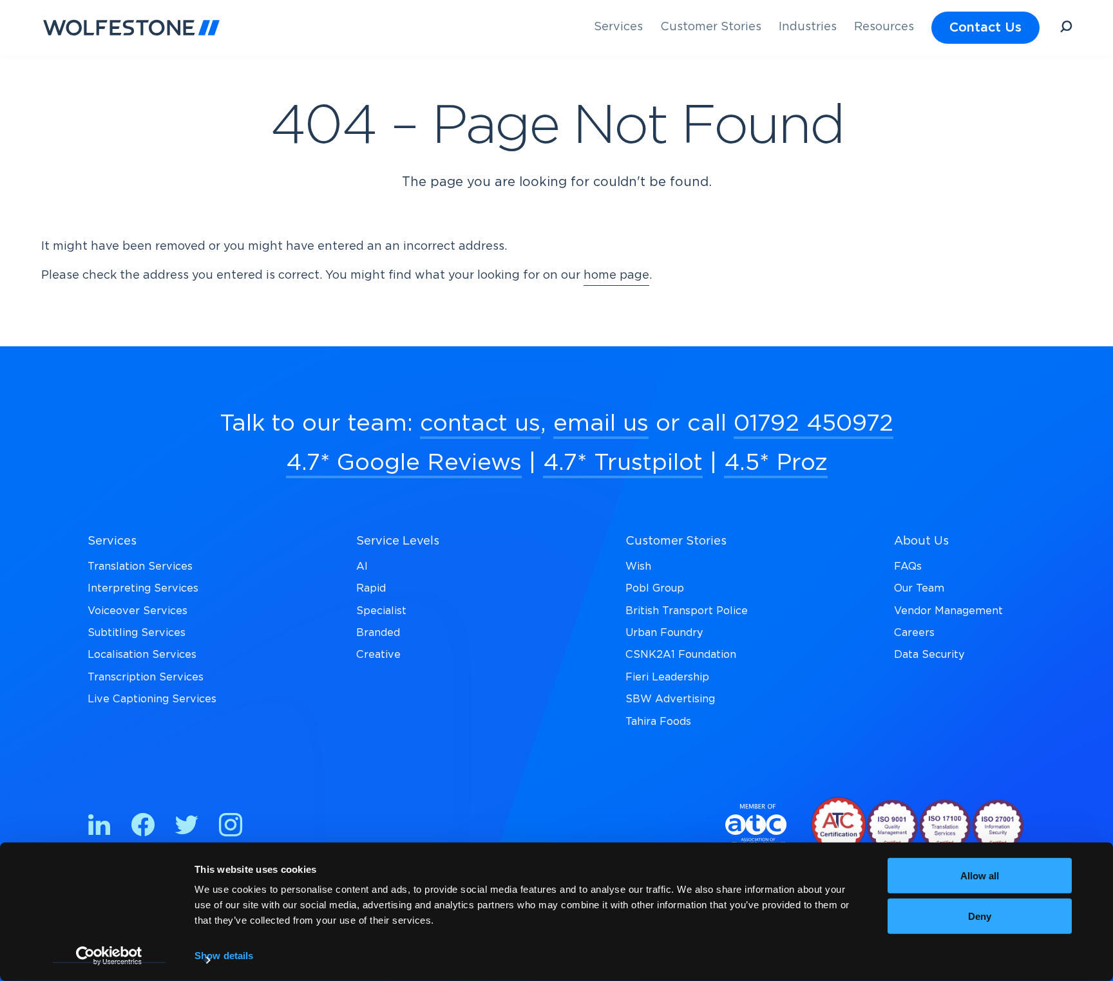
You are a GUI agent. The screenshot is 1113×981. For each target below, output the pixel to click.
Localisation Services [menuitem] (142, 654)
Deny (979, 915)
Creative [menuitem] (378, 654)
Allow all (979, 875)
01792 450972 (813, 423)
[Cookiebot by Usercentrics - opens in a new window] (109, 956)
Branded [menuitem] (378, 633)
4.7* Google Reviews (404, 462)
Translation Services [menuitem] (140, 566)
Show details (224, 955)
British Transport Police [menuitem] (686, 611)
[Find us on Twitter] (186, 827)
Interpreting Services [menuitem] (143, 588)
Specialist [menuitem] (381, 611)
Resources (884, 27)
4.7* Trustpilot (623, 462)
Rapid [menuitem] (371, 588)
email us (601, 423)
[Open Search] (1066, 29)
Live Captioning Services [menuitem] (152, 699)
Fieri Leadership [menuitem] (667, 677)
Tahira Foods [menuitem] (658, 721)
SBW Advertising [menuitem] (670, 699)
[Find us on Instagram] (230, 827)
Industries (808, 27)
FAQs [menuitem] (908, 566)
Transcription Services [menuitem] (146, 677)
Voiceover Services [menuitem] (137, 611)
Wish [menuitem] (638, 566)
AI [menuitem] (362, 566)
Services (618, 27)
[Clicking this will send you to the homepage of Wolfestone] (131, 27)
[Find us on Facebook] (143, 827)
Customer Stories (710, 27)
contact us (480, 423)
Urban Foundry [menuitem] (664, 633)
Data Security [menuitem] (929, 654)
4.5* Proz (776, 462)
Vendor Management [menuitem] (948, 611)
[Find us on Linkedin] (99, 827)
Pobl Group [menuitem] (654, 588)
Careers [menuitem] (914, 633)
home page (616, 275)
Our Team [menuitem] (919, 588)
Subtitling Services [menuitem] (137, 633)
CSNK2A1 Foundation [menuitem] (680, 654)
